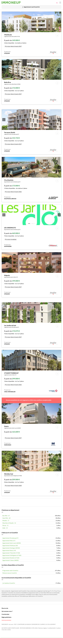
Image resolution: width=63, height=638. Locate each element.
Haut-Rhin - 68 (6, 518)
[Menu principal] (60, 2)
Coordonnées (5, 614)
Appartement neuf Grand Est (32, 7)
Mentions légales (42, 628)
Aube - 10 (5, 528)
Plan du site (5, 608)
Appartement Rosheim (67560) (10, 558)
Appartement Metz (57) (8, 540)
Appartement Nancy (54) (9, 550)
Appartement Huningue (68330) (11, 548)
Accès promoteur (6, 620)
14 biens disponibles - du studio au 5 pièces (15, 185)
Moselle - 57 (5, 520)
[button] (29, 30)
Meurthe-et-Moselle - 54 (9, 523)
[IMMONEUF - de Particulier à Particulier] (11, 2)
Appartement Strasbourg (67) (10, 538)
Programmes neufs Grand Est (10, 570)
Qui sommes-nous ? (7, 611)
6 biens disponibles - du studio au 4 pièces (15, 40)
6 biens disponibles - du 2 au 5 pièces (14, 88)
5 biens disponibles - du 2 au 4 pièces (14, 281)
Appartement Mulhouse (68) (10, 545)
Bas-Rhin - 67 (6, 515)
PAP (15, 624)
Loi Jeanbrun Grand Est (8, 583)
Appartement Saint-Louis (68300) (11, 543)
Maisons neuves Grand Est (9, 573)
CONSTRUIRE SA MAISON (24, 624)
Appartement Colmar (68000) (10, 560)
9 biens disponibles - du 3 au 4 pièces (14, 233)
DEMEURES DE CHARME (38, 624)
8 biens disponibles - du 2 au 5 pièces (14, 479)
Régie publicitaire (6, 617)
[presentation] (3, 21)
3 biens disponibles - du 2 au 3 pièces (14, 378)
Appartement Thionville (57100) (11, 553)
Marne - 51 (5, 525)
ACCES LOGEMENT (51, 624)
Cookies (58, 628)
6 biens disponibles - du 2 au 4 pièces (14, 138)
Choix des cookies (6, 629)
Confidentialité (51, 628)
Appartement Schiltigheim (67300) (11, 555)
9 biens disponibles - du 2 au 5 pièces (14, 331)
